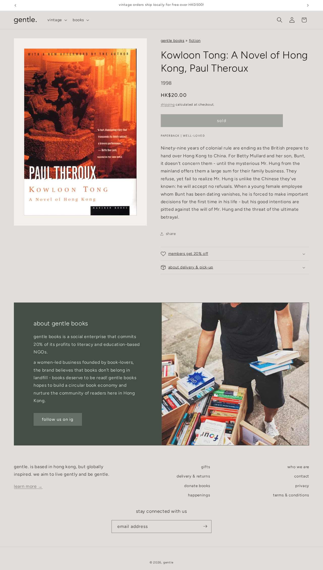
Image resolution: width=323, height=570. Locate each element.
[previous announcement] (15, 5)
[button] (56, 20)
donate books (197, 485)
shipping (168, 104)
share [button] (171, 233)
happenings (199, 495)
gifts (205, 466)
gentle (168, 562)
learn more (28, 486)
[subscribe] (205, 526)
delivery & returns (193, 476)
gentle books (172, 40)
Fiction (195, 40)
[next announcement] (307, 5)
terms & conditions (291, 495)
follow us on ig (58, 419)
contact (301, 476)
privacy (302, 485)
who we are (298, 466)
